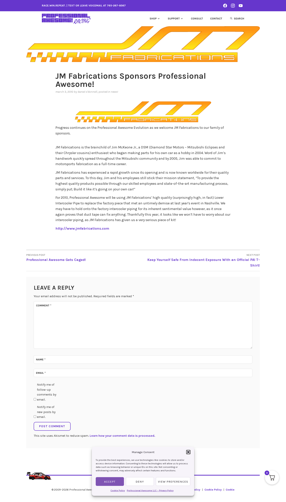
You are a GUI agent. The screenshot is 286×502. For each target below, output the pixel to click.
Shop (153, 18)
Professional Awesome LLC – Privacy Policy (150, 490)
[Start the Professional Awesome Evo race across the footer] (39, 474)
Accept (109, 481)
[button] (188, 452)
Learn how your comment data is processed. (122, 436)
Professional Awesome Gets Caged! (56, 258)
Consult (197, 18)
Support (174, 18)
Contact (216, 18)
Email (41, 373)
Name (41, 359)
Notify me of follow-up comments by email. (46, 392)
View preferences (173, 481)
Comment (43, 305)
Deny (140, 481)
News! (114, 91)
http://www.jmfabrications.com (82, 228)
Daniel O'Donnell (87, 91)
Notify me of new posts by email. (46, 412)
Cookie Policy (118, 490)
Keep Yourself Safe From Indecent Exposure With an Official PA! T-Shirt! (203, 261)
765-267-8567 (116, 5)
